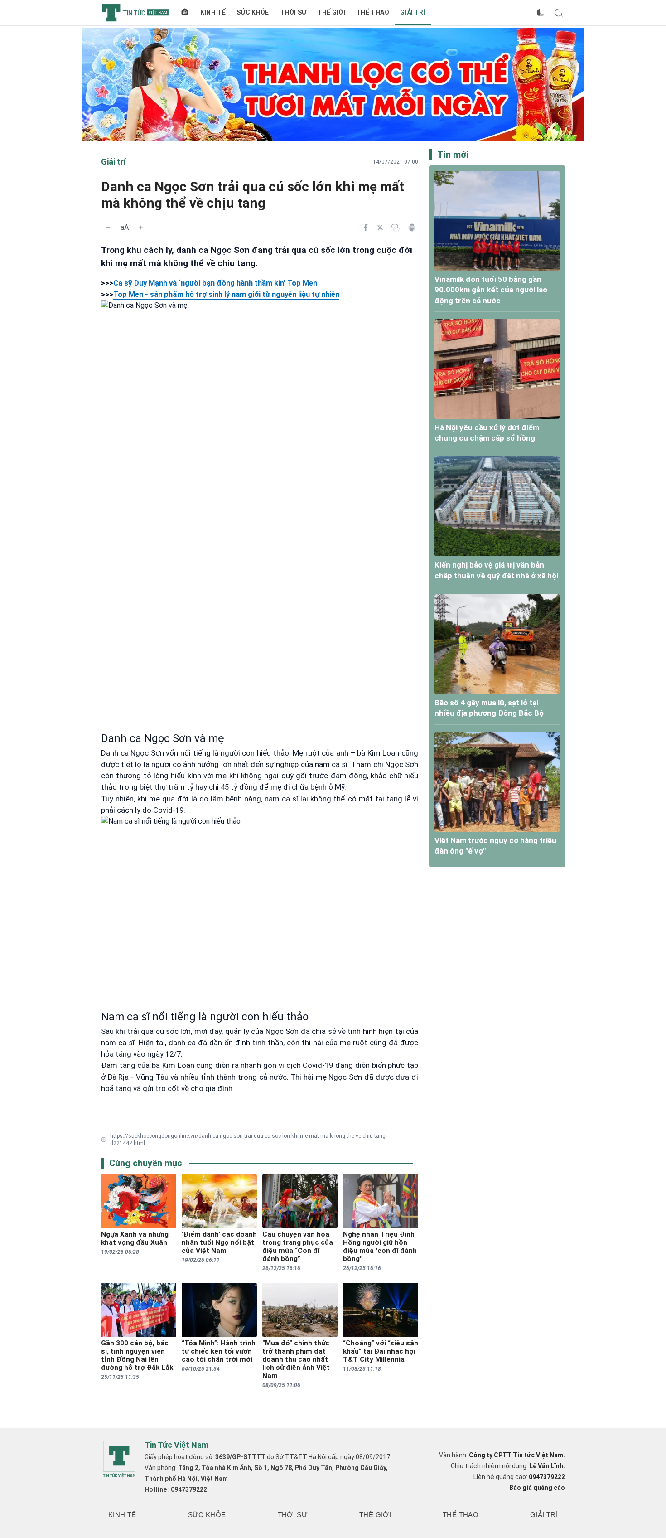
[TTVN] (119, 1459)
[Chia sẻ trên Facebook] (365, 227)
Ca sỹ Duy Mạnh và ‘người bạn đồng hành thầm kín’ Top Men (215, 282)
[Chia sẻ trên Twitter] (380, 227)
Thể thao (372, 12)
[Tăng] (141, 227)
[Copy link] (395, 227)
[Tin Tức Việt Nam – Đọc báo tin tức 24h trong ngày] (135, 13)
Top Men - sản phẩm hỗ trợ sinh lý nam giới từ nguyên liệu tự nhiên (226, 294)
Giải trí (412, 12)
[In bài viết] (411, 227)
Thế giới (331, 12)
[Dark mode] (540, 12)
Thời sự (293, 12)
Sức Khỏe (252, 12)
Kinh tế (213, 12)
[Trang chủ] (185, 12)
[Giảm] (108, 227)
